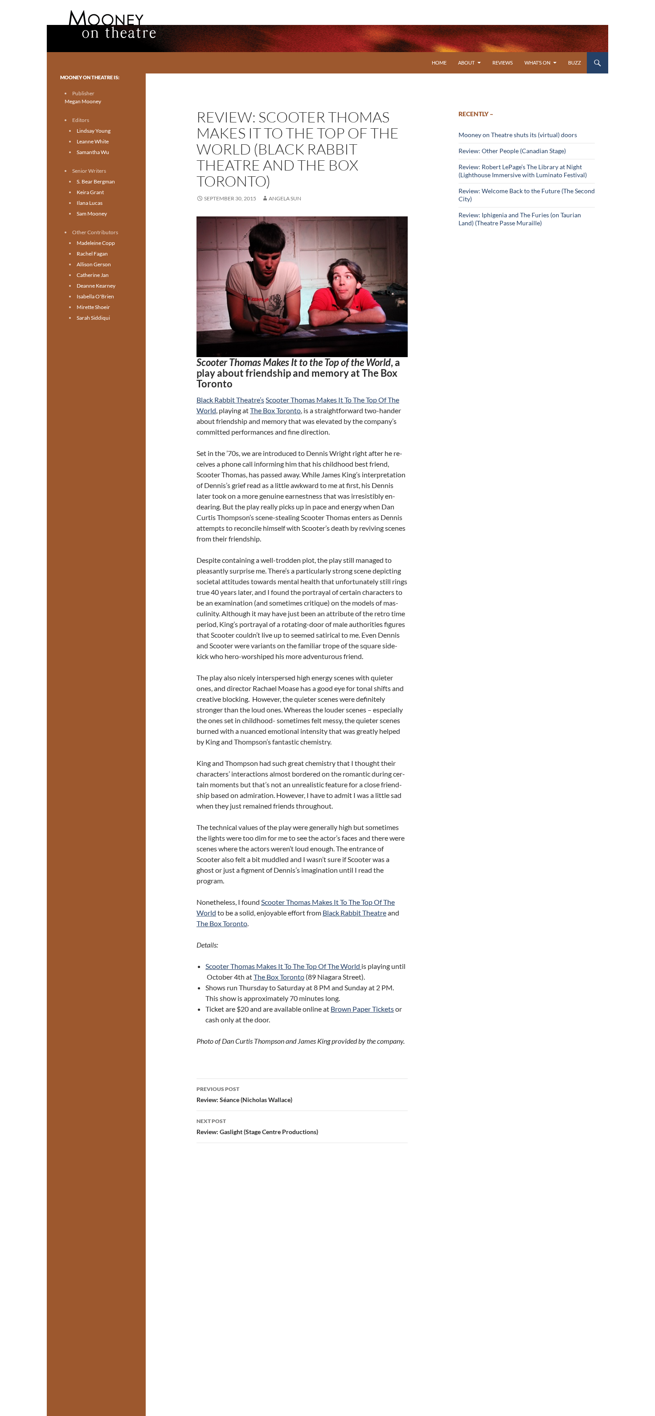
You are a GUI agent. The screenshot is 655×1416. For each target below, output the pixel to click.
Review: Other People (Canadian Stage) (512, 151)
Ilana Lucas (89, 202)
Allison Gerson (94, 264)
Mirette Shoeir (93, 307)
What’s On (537, 62)
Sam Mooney (92, 213)
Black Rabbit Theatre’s (230, 399)
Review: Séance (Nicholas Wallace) (244, 1094)
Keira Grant (90, 192)
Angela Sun (285, 198)
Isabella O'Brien (95, 296)
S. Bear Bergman (96, 181)
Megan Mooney (83, 101)
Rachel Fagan (92, 253)
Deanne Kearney (96, 285)
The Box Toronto (275, 410)
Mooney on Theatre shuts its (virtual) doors (517, 134)
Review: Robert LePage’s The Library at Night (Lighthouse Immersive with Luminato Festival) (522, 171)
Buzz (574, 62)
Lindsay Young (94, 130)
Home (439, 62)
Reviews (502, 62)
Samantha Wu (93, 152)
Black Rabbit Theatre (354, 912)
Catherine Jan (93, 275)
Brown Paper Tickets (362, 1009)
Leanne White (93, 141)
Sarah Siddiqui (93, 317)
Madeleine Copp (96, 243)
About (466, 62)
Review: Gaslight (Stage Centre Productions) (257, 1126)
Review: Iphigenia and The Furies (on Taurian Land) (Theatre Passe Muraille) (519, 219)
